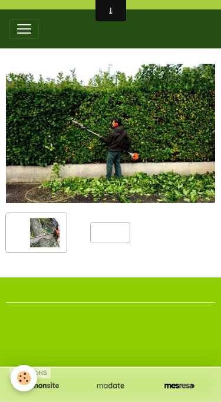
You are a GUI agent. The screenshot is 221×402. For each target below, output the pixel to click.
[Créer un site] (41, 385)
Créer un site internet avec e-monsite (110, 318)
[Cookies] (24, 378)
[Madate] (110, 385)
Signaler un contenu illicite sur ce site (111, 335)
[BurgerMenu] (24, 29)
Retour (110, 232)
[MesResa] (179, 385)
